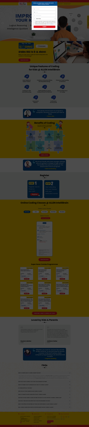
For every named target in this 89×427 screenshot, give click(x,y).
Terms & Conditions (50, 23)
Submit (44, 26)
